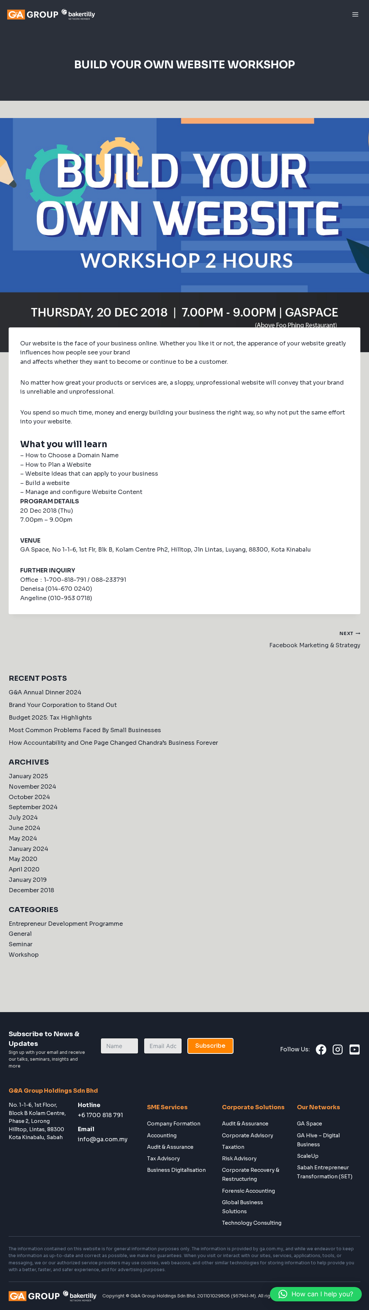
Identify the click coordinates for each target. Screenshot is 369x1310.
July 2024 (23, 817)
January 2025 (28, 776)
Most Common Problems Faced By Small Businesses (85, 730)
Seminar (20, 944)
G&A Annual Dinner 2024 (45, 692)
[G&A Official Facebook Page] (321, 1049)
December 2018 (31, 890)
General (20, 934)
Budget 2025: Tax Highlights (50, 717)
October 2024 (29, 797)
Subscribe (210, 1046)
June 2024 (24, 828)
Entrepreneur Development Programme (66, 924)
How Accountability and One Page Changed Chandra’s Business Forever (113, 743)
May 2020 (23, 859)
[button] (316, 1294)
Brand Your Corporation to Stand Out (63, 705)
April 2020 (24, 869)
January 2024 (28, 849)
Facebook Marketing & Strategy (314, 640)
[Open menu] (355, 14)
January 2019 (28, 880)
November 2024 (32, 786)
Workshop (24, 954)
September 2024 (33, 807)
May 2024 (23, 838)
